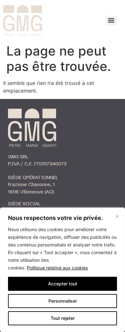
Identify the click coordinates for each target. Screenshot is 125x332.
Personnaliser (62, 301)
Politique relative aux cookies (57, 267)
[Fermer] (117, 216)
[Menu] (111, 20)
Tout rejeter (63, 318)
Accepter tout (62, 283)
